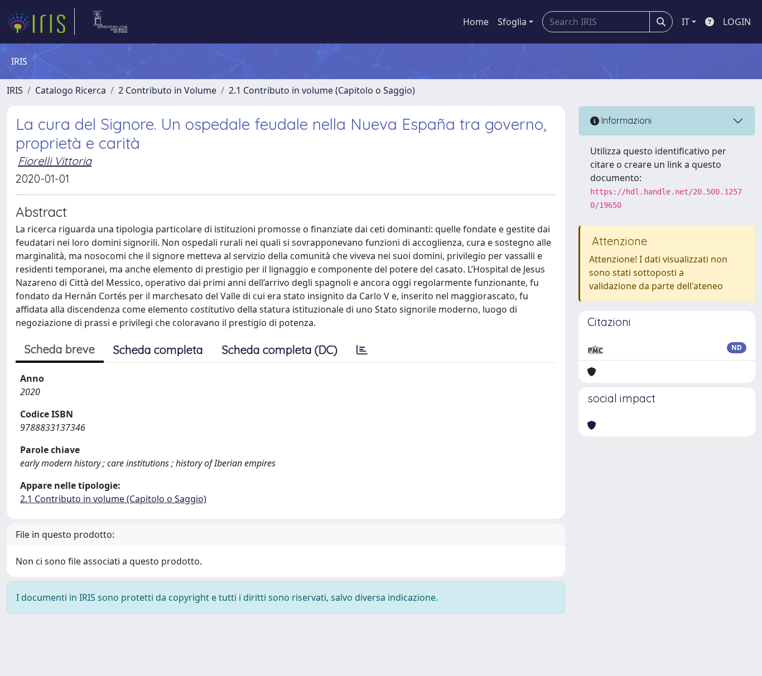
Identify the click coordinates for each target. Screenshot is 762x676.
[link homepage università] (110, 21)
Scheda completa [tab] (158, 350)
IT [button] (685, 22)
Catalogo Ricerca (70, 90)
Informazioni (625, 120)
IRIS (15, 90)
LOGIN (737, 22)
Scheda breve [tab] (60, 349)
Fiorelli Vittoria (54, 161)
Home (476, 22)
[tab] (362, 350)
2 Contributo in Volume (167, 90)
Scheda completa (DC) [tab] (279, 350)
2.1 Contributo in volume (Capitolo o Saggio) (322, 90)
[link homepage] (41, 21)
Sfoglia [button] (512, 22)
